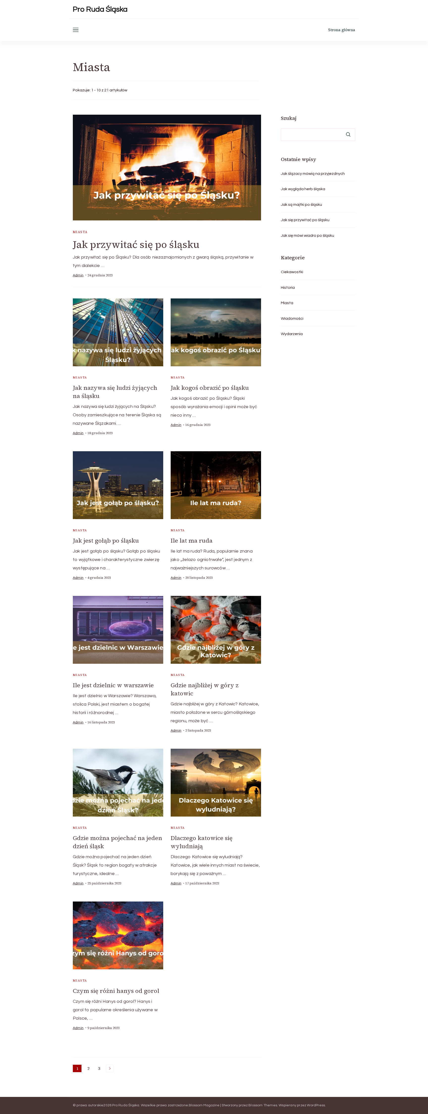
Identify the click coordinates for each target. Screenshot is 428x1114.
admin (78, 275)
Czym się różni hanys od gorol (116, 991)
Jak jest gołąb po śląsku (106, 540)
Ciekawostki (292, 272)
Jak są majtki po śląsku (301, 205)
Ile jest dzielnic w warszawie (113, 685)
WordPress (316, 1105)
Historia (288, 288)
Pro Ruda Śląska (100, 9)
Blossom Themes (262, 1105)
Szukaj (288, 118)
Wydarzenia (292, 334)
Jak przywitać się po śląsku (136, 244)
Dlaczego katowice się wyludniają (202, 842)
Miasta (80, 232)
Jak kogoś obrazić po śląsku (210, 388)
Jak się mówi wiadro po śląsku (307, 236)
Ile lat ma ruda (192, 540)
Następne (109, 1068)
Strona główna (341, 30)
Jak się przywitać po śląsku (305, 220)
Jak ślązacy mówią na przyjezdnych (313, 174)
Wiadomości (292, 318)
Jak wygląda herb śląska (303, 189)
